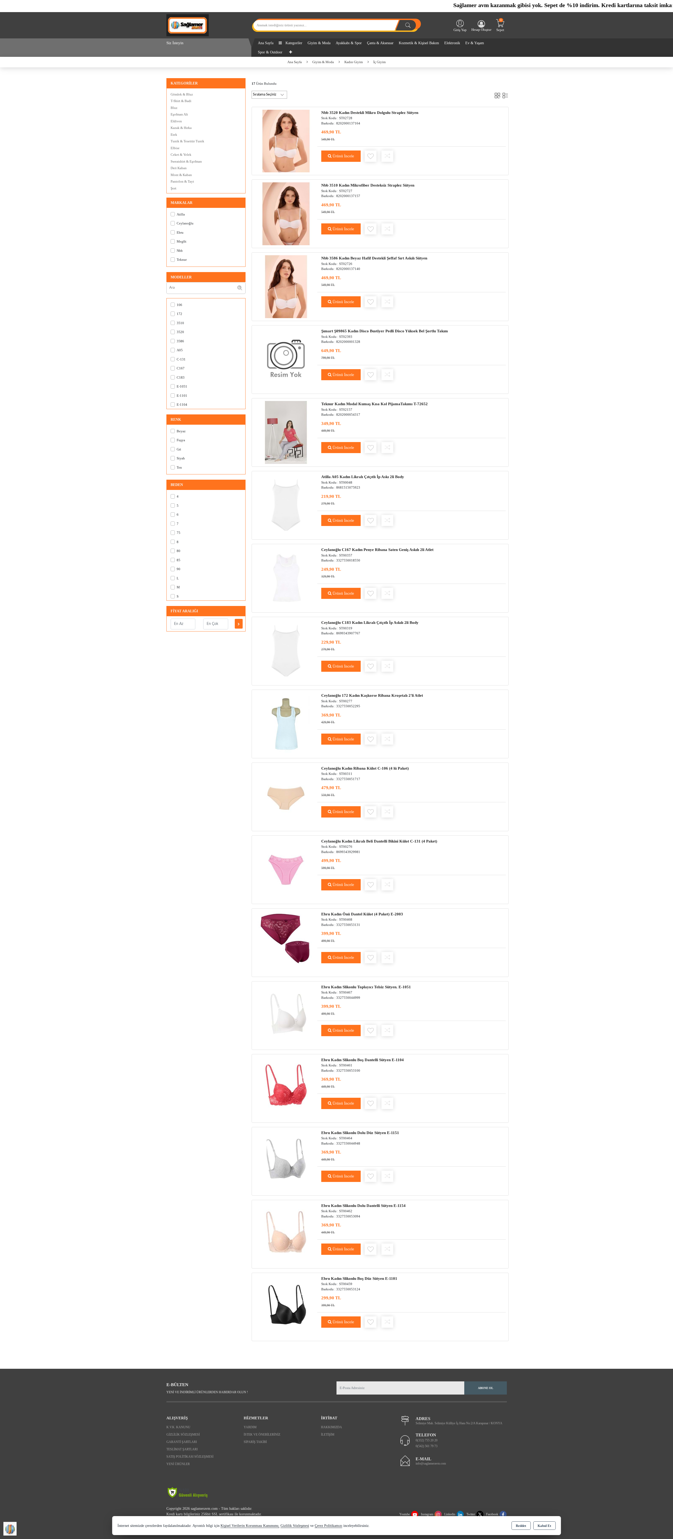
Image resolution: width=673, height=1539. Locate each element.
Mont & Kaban (181, 175)
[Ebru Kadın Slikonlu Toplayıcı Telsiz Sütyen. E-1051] (285, 1015)
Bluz (174, 108)
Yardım (250, 1427)
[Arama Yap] (408, 25)
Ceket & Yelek (181, 155)
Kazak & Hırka (181, 128)
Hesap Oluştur (481, 30)
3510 (180, 323)
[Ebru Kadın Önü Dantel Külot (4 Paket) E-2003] (285, 942)
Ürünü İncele (343, 156)
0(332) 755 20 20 (426, 1440)
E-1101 (182, 396)
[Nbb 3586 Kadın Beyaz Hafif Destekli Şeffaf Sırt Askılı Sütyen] (285, 286)
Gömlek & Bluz (182, 94)
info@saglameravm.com (431, 1463)
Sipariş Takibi (255, 1442)
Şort (173, 188)
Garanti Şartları (181, 1442)
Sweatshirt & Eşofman (186, 161)
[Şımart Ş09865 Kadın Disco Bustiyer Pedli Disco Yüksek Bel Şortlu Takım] (285, 359)
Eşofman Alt (179, 114)
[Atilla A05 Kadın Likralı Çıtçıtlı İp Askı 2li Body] (285, 505)
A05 (180, 350)
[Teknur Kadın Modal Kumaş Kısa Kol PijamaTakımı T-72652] (285, 432)
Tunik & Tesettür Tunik (187, 141)
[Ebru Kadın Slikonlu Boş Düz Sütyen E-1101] (285, 1306)
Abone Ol (485, 1388)
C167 (181, 368)
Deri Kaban (179, 168)
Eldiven (176, 121)
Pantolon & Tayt (182, 181)
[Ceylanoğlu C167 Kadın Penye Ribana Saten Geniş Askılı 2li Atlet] (285, 577)
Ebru (180, 232)
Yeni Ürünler (178, 1464)
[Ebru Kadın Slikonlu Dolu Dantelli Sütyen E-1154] (285, 1233)
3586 (180, 341)
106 (179, 305)
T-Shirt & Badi (181, 101)
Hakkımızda (331, 1427)
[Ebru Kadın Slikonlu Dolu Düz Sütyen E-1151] (285, 1161)
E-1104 (182, 405)
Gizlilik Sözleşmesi (183, 1434)
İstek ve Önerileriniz (262, 1434)
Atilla (181, 214)
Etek (174, 135)
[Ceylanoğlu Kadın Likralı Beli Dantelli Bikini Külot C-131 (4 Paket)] (285, 869)
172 (179, 314)
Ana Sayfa (265, 43)
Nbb (180, 251)
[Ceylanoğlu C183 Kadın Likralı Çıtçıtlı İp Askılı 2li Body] (285, 650)
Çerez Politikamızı (328, 1526)
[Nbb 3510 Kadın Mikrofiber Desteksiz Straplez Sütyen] (285, 213)
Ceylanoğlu (185, 223)
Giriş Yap (460, 30)
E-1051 (182, 386)
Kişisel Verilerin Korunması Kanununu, (250, 1526)
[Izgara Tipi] (497, 94)
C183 (181, 377)
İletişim (327, 1434)
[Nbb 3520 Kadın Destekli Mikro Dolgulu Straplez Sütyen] (285, 140)
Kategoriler (293, 43)
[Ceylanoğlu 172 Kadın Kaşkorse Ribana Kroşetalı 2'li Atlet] (285, 723)
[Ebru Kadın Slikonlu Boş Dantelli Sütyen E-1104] (285, 1088)
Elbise (175, 148)
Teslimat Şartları (182, 1449)
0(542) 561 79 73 (426, 1446)
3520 (180, 332)
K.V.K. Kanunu (178, 1427)
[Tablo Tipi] (505, 94)
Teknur (182, 260)
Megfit (181, 241)
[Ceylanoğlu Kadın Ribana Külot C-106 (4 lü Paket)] (285, 796)
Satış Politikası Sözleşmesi (189, 1456)
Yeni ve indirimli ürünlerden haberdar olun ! (207, 1392)
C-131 (181, 359)
